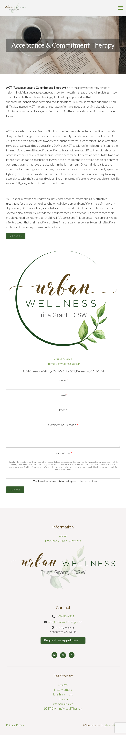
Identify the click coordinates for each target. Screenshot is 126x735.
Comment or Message (63, 425)
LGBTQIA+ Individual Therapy (63, 708)
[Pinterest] (63, 655)
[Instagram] (54, 655)
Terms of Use (63, 453)
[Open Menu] (120, 8)
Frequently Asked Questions (63, 541)
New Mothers (63, 689)
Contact (16, 235)
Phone (63, 410)
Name (63, 380)
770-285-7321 (63, 359)
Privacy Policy (15, 725)
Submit (15, 490)
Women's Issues (63, 704)
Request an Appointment (63, 640)
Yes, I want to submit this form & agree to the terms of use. (65, 481)
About (63, 536)
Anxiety (63, 685)
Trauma (63, 699)
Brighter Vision (110, 725)
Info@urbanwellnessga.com (63, 363)
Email (63, 395)
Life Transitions (63, 694)
